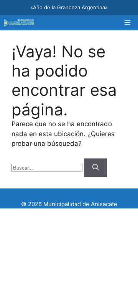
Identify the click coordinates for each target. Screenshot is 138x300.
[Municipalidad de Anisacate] (19, 22)
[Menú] (127, 22)
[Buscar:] (48, 167)
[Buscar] (95, 167)
